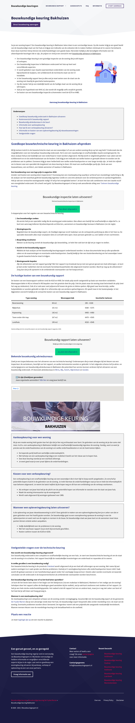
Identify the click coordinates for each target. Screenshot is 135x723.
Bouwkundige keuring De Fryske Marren (42, 700)
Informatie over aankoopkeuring (32, 125)
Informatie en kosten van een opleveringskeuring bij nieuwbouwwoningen (48, 130)
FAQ (87, 6)
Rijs (61, 370)
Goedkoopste (76, 6)
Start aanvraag (115, 6)
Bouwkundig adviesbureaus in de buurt (34, 122)
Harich (66, 370)
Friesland (50, 566)
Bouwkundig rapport (55, 6)
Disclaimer (120, 700)
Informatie (97, 6)
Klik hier (43, 380)
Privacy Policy (108, 700)
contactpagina (88, 654)
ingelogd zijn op (24, 620)
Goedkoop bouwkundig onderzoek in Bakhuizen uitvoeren (42, 116)
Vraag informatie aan (22, 674)
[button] (68, 102)
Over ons (97, 700)
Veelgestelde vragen (27, 133)
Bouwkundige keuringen (24, 6)
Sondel (85, 370)
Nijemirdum (75, 370)
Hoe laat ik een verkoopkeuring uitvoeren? (36, 128)
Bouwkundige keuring (19, 700)
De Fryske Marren (18, 602)
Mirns (57, 370)
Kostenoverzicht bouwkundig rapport (34, 119)
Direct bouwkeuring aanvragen (25, 24)
